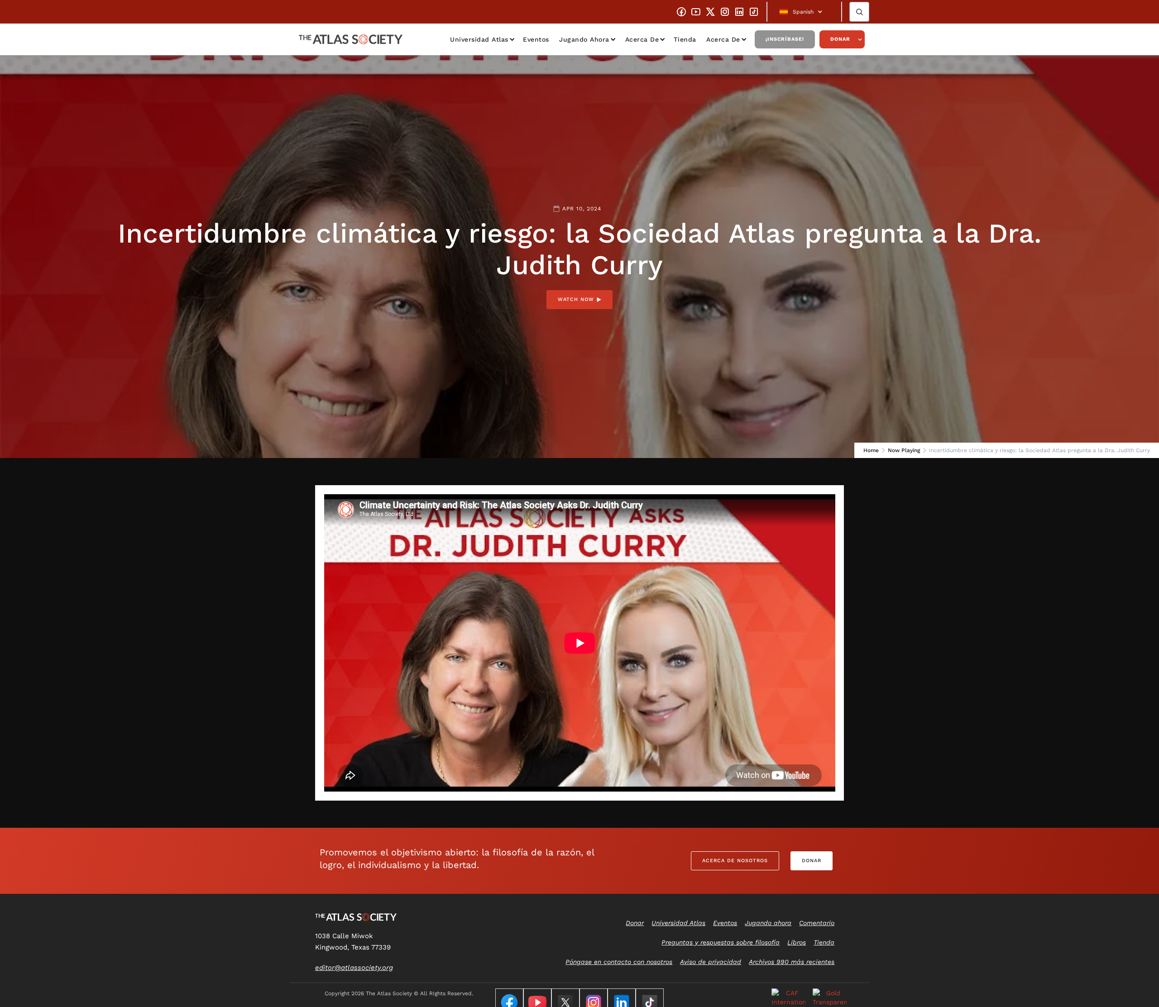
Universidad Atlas (479, 39)
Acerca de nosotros (735, 861)
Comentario (816, 922)
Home (871, 450)
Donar (840, 39)
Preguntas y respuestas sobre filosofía (720, 942)
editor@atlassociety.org (354, 968)
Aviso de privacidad (710, 961)
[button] (804, 12)
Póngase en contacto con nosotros (618, 961)
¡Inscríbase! (785, 39)
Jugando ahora (584, 39)
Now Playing (904, 450)
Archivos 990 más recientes (791, 961)
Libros (796, 942)
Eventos (536, 39)
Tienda (685, 39)
